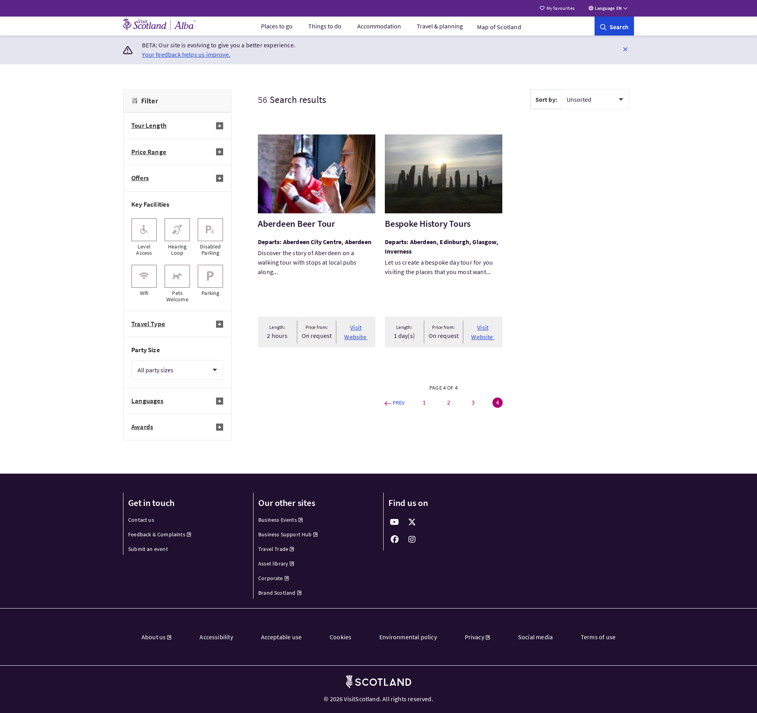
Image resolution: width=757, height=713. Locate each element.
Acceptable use (281, 637)
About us (154, 637)
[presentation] (144, 237)
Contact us (141, 519)
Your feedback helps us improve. (186, 54)
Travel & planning (440, 26)
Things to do (324, 26)
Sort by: (546, 99)
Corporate (270, 578)
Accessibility (216, 637)
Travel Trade (273, 548)
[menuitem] (276, 26)
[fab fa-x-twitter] (412, 522)
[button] (625, 49)
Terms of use (598, 637)
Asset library (273, 563)
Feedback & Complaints (156, 534)
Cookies (340, 637)
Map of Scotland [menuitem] (499, 27)
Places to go (277, 26)
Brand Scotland (277, 592)
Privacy (474, 637)
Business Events (277, 519)
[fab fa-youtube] (394, 522)
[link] (614, 26)
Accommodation (379, 26)
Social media (535, 637)
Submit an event (148, 548)
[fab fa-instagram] (412, 539)
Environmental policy (408, 637)
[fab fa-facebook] (394, 539)
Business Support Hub (285, 534)
